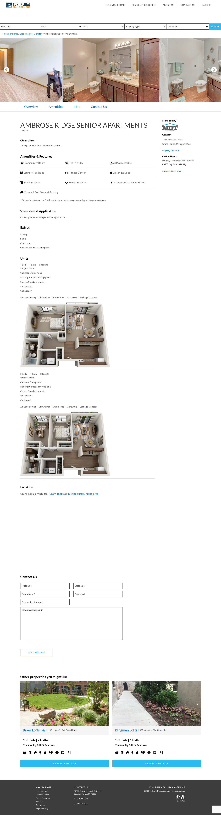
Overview (31, 106)
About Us (168, 5)
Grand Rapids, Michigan (31, 33)
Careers (206, 5)
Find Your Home (115, 5)
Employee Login (42, 808)
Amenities (56, 106)
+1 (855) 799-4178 (170, 150)
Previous (16, 71)
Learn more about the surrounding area (73, 493)
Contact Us (188, 5)
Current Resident (42, 794)
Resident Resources (144, 5)
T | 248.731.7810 (81, 799)
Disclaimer (181, 801)
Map (77, 106)
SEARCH (215, 26)
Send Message (36, 652)
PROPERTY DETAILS (64, 763)
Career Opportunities (44, 798)
